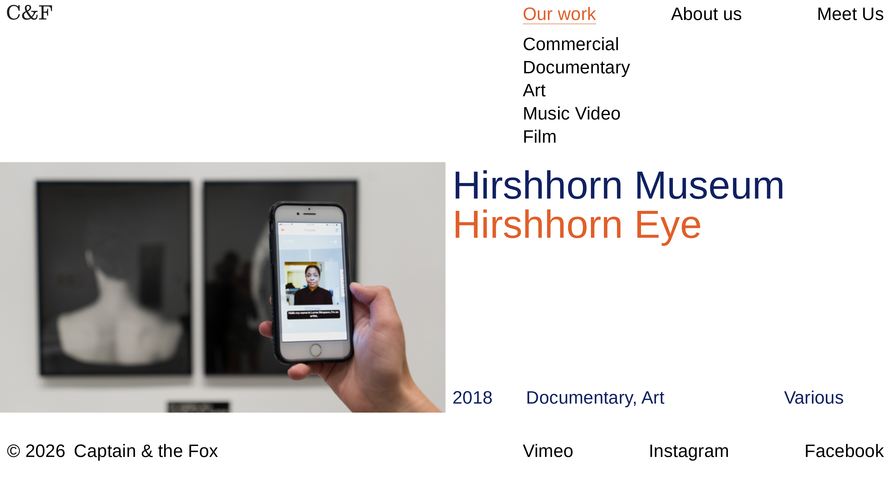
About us (706, 14)
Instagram (689, 451)
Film (540, 136)
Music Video (572, 113)
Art (534, 90)
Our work (559, 14)
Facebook (844, 451)
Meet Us (850, 14)
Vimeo (548, 451)
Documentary (576, 67)
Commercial (571, 44)
